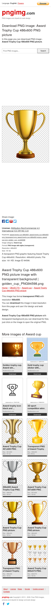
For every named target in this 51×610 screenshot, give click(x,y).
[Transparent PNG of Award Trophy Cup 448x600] (37, 431)
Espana (21, 3)
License (13, 589)
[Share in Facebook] (3, 221)
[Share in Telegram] (7, 221)
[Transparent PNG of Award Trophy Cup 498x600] (12, 553)
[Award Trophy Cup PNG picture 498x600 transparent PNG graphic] (12, 512)
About (5, 589)
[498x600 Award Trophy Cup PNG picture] (12, 472)
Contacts (6, 591)
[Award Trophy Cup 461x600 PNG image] (12, 431)
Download (12, 374)
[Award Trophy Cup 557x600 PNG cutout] (37, 472)
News (20, 589)
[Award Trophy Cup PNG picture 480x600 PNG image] (37, 513)
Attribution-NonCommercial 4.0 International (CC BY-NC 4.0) (21, 229)
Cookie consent (38, 589)
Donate (27, 589)
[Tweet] (14, 221)
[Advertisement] (25, 80)
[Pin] (11, 221)
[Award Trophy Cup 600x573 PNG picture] (37, 553)
